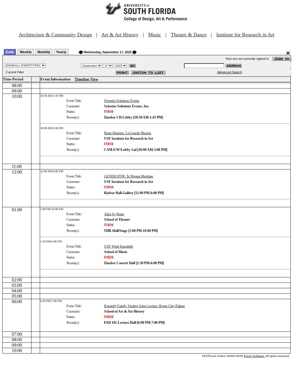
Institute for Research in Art (245, 34)
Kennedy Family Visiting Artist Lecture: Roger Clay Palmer (144, 306)
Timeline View (86, 79)
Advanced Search (229, 72)
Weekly (26, 52)
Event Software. (254, 356)
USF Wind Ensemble (118, 246)
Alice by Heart (114, 214)
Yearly (61, 52)
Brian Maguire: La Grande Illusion (127, 133)
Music (154, 34)
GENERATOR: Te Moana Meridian (128, 176)
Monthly (43, 52)
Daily (10, 52)
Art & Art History (119, 34)
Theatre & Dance (189, 34)
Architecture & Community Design (55, 34)
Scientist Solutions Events (121, 101)
